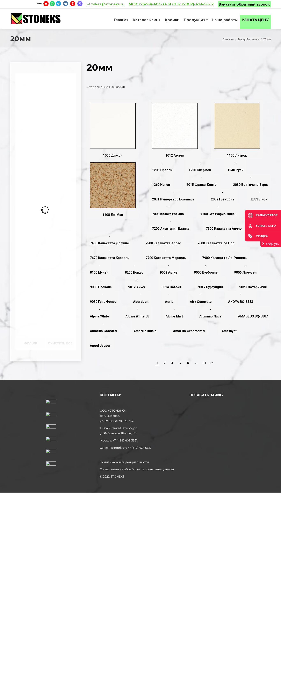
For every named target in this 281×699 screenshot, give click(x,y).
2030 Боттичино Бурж (250, 185)
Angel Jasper (100, 346)
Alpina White (99, 316)
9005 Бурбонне (206, 272)
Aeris (169, 302)
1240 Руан (235, 170)
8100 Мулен (99, 272)
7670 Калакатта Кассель (109, 258)
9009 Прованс (101, 287)
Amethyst (229, 331)
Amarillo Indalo (145, 331)
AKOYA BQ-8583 (240, 302)
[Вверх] (274, 692)
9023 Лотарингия (253, 287)
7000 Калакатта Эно (168, 214)
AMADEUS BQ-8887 (253, 316)
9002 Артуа (169, 272)
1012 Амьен (174, 155)
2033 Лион (259, 199)
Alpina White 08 (137, 316)
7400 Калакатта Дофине (109, 243)
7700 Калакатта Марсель (166, 258)
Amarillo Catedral (103, 331)
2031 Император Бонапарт (173, 199)
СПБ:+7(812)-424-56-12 (193, 4)
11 (204, 363)
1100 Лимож (237, 155)
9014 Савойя (171, 287)
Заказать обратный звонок (244, 4)
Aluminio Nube (210, 316)
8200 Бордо (134, 272)
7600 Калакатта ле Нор (215, 243)
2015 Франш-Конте (201, 185)
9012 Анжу (136, 287)
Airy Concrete (201, 302)
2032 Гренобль (222, 199)
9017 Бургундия (210, 287)
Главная (228, 39)
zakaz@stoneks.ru (107, 4)
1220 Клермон (200, 170)
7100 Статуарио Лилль (218, 214)
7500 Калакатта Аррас (163, 243)
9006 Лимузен (245, 272)
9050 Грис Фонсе (103, 302)
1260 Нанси (161, 185)
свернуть (272, 244)
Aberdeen (141, 302)
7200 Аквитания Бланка (170, 229)
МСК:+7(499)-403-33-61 (150, 4)
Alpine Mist (174, 316)
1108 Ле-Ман (112, 215)
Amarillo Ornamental (189, 331)
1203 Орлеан (162, 170)
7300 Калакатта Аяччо (224, 229)
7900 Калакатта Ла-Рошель (224, 258)
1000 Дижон (112, 155)
